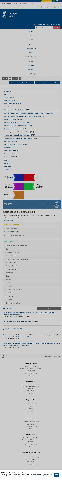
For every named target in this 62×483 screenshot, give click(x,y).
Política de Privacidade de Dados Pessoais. (41, 475)
